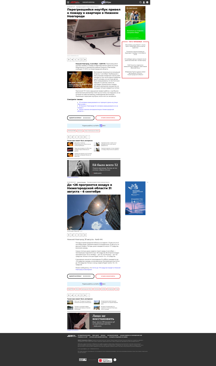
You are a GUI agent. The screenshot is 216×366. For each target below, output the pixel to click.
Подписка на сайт (82, 337)
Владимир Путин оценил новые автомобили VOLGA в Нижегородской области (135, 73)
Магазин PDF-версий (112, 335)
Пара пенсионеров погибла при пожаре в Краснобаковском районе (82, 150)
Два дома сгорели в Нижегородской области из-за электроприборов (82, 144)
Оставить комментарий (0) (108, 117)
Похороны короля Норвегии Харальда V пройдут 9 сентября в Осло (135, 53)
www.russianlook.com (73, 55)
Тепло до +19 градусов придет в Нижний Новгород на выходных (82, 301)
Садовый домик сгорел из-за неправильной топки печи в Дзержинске (108, 144)
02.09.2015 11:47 (71, 6)
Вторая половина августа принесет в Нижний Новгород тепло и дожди (109, 308)
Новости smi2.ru (72, 177)
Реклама (103, 335)
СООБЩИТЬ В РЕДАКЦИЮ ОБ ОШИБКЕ (118, 337)
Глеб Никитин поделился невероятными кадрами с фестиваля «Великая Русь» (135, 66)
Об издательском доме (84, 335)
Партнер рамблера (92, 359)
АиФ (81, 231)
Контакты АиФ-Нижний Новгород (98, 337)
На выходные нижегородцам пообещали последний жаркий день (109, 302)
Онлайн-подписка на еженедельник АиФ (131, 335)
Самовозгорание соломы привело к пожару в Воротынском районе (110, 149)
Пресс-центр (95, 335)
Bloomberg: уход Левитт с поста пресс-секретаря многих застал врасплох (135, 46)
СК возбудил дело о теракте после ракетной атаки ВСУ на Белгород (135, 59)
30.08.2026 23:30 (71, 182)
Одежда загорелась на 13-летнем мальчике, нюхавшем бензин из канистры (83, 155)
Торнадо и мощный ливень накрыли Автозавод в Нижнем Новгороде (82, 308)
